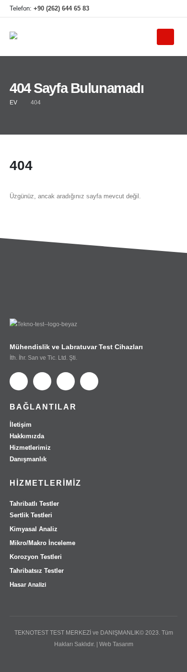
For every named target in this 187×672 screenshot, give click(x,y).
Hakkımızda (27, 436)
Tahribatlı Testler (34, 503)
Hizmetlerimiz (30, 447)
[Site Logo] (29, 37)
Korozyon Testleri (36, 556)
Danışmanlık (28, 459)
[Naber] (170, 8)
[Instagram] (137, 8)
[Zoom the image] (43, 324)
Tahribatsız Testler (37, 570)
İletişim (21, 424)
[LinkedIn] (154, 8)
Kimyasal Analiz (34, 529)
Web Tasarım (116, 644)
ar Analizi (28, 584)
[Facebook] (121, 8)
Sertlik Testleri (31, 515)
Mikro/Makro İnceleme (42, 543)
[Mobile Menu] (165, 37)
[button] (139, 37)
